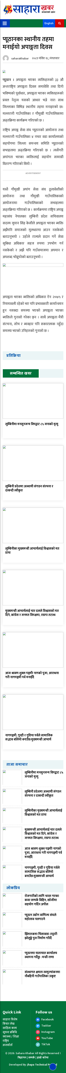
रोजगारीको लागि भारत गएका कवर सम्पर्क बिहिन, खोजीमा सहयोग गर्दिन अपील (42, 900)
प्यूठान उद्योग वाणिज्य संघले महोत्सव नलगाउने (40, 917)
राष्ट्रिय (6, 1040)
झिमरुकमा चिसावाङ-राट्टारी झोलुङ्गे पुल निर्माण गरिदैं (41, 936)
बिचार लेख (8, 1023)
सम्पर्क (32, 1057)
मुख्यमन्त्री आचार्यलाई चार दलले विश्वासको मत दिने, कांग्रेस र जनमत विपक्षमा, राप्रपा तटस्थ (32, 613)
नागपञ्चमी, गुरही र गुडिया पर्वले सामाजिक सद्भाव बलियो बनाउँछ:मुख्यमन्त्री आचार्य (29, 737)
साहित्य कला (10, 1028)
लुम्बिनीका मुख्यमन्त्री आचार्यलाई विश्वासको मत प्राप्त (32, 550)
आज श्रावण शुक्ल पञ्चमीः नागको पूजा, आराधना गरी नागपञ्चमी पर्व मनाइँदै (32, 675)
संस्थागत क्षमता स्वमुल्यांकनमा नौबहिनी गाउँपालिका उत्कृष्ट (42, 974)
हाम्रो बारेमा (43, 1057)
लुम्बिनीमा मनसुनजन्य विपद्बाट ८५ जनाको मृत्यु (31, 424)
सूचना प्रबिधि (10, 1032)
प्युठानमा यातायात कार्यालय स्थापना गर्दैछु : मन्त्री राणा (41, 955)
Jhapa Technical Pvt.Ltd (42, 1064)
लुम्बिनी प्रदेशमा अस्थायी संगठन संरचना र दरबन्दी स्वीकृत (29, 488)
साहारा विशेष (10, 1019)
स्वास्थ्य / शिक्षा (11, 1036)
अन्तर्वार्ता (7, 1045)
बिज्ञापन (22, 1057)
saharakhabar (20, 58)
